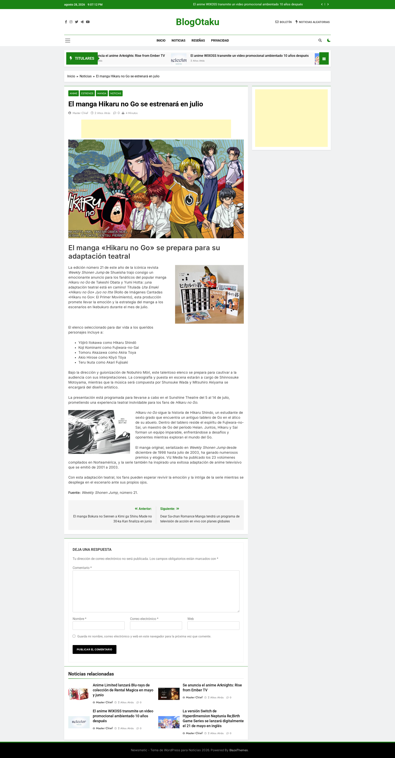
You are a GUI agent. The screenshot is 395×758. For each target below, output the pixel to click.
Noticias (178, 40)
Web (190, 619)
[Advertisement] (156, 129)
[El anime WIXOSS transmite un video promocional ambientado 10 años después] (148, 61)
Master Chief (80, 113)
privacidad (220, 40)
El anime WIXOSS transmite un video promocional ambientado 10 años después (248, 4)
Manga (101, 93)
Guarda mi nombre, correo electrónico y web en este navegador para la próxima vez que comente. (144, 636)
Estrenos (87, 93)
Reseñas (198, 40)
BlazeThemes (238, 750)
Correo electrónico (144, 619)
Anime (73, 93)
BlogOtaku (197, 21)
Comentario (82, 568)
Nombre (79, 619)
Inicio (161, 40)
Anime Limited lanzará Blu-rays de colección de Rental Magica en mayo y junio (123, 690)
